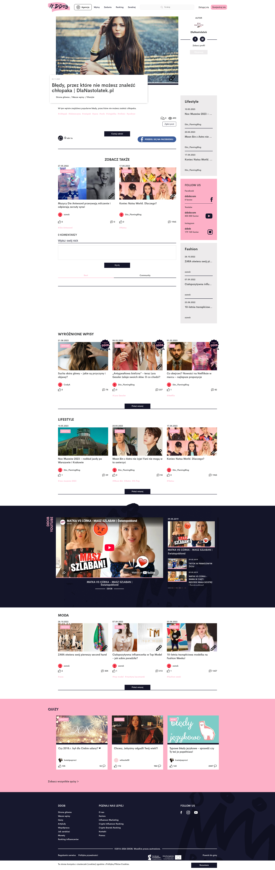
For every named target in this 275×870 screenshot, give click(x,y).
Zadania (108, 7)
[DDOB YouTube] (196, 814)
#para (95, 113)
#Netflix (171, 395)
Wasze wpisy (64, 816)
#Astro (127, 481)
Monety (61, 835)
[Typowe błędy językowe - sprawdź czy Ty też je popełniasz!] (193, 729)
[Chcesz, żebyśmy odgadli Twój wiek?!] (137, 729)
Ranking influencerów (68, 839)
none (173, 719)
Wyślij (117, 265)
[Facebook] (195, 39)
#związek (86, 113)
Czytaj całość (117, 134)
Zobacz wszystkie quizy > (63, 781)
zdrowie (65, 346)
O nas (101, 812)
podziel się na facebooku (159, 139)
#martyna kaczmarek (135, 676)
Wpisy (97, 7)
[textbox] (117, 252)
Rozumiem (204, 865)
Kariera (102, 816)
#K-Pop (136, 481)
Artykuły (62, 824)
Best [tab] (86, 275)
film (172, 346)
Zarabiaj (132, 7)
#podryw (131, 113)
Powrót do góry (210, 855)
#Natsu (122, 227)
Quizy (60, 820)
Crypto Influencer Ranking (111, 824)
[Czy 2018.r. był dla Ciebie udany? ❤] (82, 729)
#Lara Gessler (119, 395)
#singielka (111, 113)
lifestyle (127, 171)
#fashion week (174, 676)
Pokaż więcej (137, 406)
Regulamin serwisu (67, 855)
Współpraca (63, 827)
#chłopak (62, 113)
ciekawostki (67, 171)
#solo (102, 113)
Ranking (120, 7)
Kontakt (102, 831)
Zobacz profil (199, 45)
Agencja (85, 7)
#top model (118, 676)
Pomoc (102, 835)
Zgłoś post (169, 124)
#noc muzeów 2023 (67, 481)
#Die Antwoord (65, 227)
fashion (65, 627)
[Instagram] (202, 39)
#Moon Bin (117, 481)
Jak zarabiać (64, 831)
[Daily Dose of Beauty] (59, 7)
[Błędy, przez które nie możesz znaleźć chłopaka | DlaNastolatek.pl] (117, 49)
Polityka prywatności (88, 855)
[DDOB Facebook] (181, 814)
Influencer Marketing (109, 820)
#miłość (121, 113)
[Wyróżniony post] (105, 345)
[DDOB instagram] (188, 814)
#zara (60, 676)
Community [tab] (145, 275)
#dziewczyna (74, 113)
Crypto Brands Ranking (110, 827)
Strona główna (65, 812)
